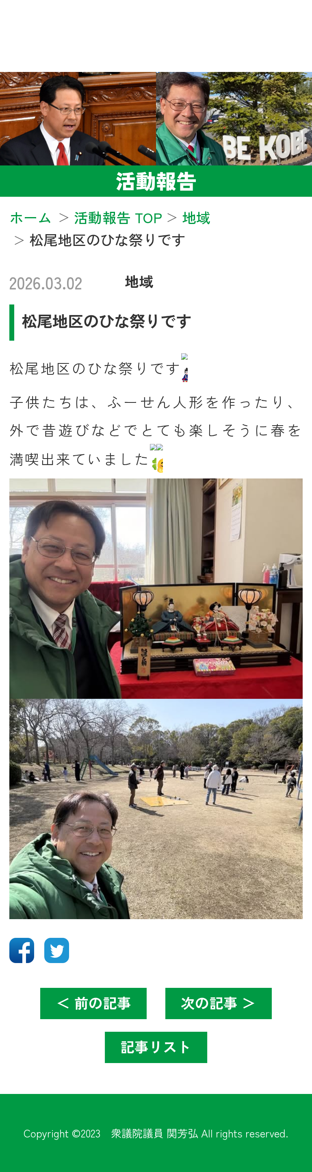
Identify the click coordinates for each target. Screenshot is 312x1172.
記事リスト (155, 1046)
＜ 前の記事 (93, 1002)
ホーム (30, 217)
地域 (139, 281)
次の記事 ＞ (218, 1002)
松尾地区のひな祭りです (106, 320)
